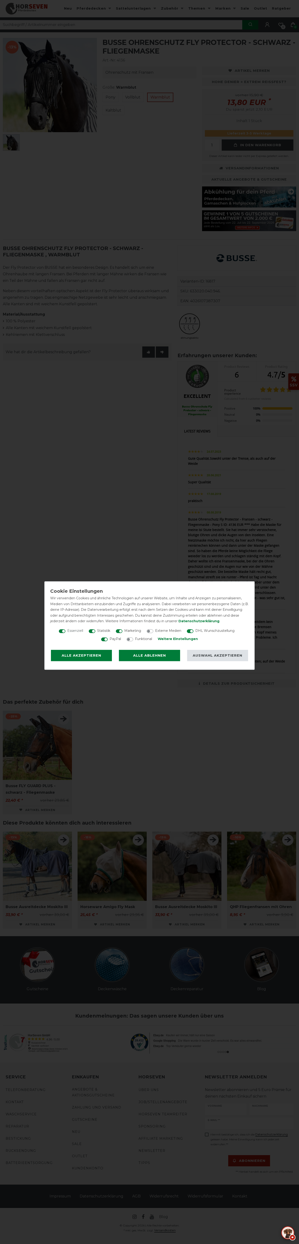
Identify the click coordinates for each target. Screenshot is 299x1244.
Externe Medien (168, 631)
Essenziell (75, 631)
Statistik (103, 631)
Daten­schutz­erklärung (198, 621)
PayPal (115, 639)
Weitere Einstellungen (178, 639)
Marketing (132, 631)
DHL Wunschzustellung (215, 631)
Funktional (143, 639)
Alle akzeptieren (81, 655)
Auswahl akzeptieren (217, 655)
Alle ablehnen (149, 655)
